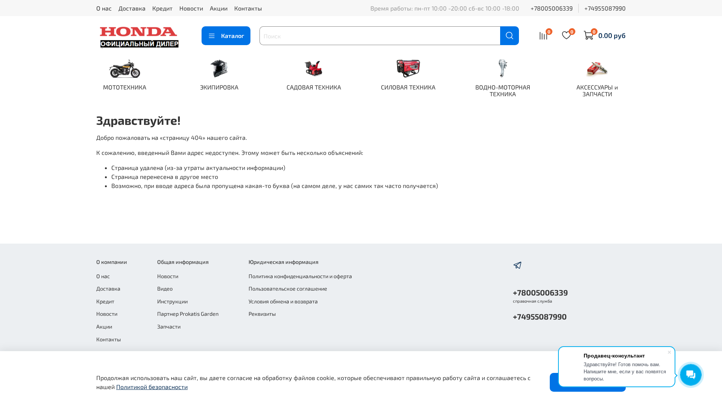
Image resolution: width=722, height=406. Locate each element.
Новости (191, 8)
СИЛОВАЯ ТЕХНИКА (408, 87)
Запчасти (168, 326)
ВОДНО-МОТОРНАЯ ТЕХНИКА (502, 91)
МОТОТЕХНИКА (124, 87)
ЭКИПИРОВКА (219, 87)
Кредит (162, 8)
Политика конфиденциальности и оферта (300, 276)
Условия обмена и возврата (283, 301)
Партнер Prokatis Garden (187, 314)
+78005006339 (552, 8)
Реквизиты (262, 314)
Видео (165, 288)
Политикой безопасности (152, 386)
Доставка (132, 8)
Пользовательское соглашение (288, 288)
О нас (104, 8)
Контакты (248, 8)
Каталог (232, 35)
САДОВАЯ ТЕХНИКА (314, 87)
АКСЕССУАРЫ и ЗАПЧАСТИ (597, 91)
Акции (219, 8)
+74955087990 (605, 8)
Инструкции (172, 301)
